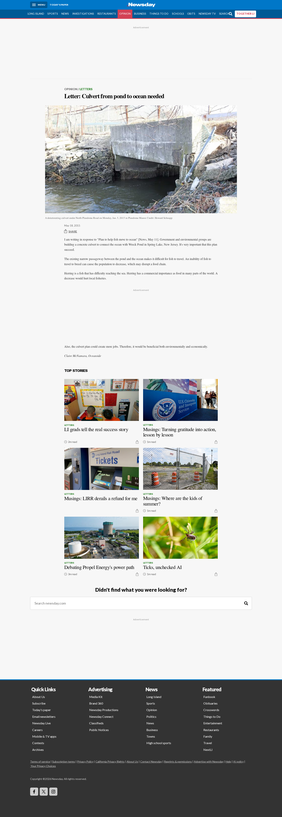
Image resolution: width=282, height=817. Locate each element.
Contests (38, 743)
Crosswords (211, 710)
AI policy (238, 761)
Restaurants (106, 13)
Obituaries (210, 703)
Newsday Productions (103, 710)
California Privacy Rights (110, 761)
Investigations (83, 13)
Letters (86, 89)
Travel (207, 743)
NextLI (208, 749)
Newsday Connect (101, 716)
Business (140, 13)
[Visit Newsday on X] (44, 792)
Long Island (36, 13)
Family (207, 736)
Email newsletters (43, 716)
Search (224, 13)
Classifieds (96, 723)
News (65, 13)
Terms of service (40, 761)
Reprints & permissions (178, 761)
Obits (191, 13)
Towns (150, 736)
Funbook (209, 697)
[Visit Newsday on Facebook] (34, 792)
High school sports (158, 743)
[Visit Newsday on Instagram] (53, 792)
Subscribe (38, 703)
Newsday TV (207, 13)
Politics (151, 716)
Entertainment (212, 723)
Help (228, 761)
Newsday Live (41, 723)
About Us (38, 697)
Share (72, 231)
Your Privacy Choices (43, 766)
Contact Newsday (151, 761)
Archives (38, 749)
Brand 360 (96, 703)
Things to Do (158, 13)
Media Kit (95, 697)
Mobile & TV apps (44, 736)
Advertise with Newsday (208, 761)
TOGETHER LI (245, 13)
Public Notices (99, 730)
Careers (37, 730)
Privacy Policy (85, 761)
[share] (137, 442)
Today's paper (41, 710)
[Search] (246, 603)
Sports (52, 13)
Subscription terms (63, 761)
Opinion (125, 13)
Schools (178, 13)
